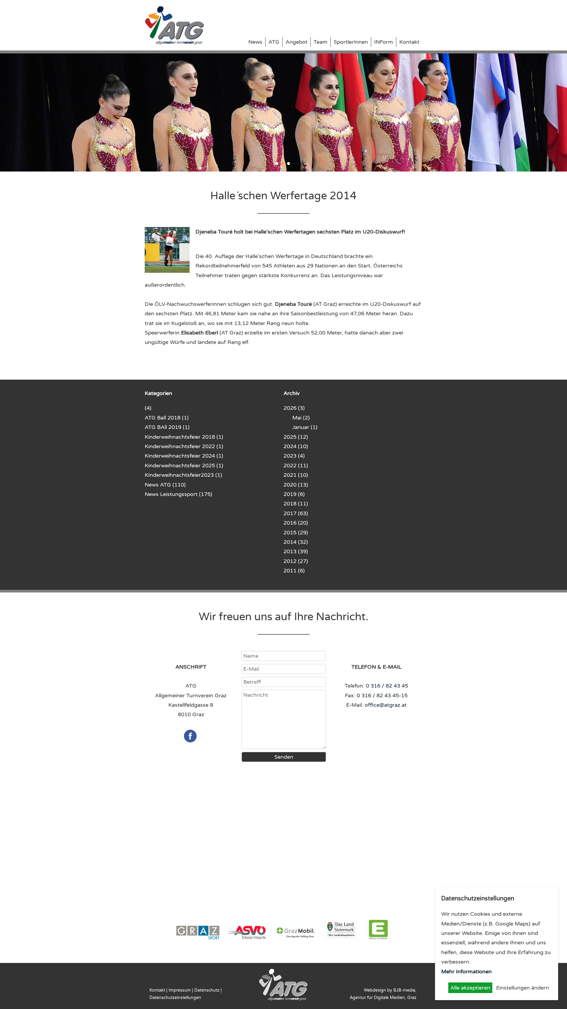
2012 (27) (296, 561)
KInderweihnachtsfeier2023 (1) (183, 475)
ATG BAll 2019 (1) (167, 427)
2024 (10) (296, 446)
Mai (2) (301, 417)
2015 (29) (296, 532)
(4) (148, 408)
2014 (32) (296, 542)
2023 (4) (294, 456)
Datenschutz (206, 990)
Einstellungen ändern (522, 987)
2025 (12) (296, 437)
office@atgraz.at (386, 705)
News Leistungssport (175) (178, 494)
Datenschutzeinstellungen (175, 997)
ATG (273, 42)
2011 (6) (294, 570)
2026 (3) (294, 408)
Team (321, 42)
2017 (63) (296, 513)
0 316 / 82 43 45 (387, 686)
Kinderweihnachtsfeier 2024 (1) (184, 456)
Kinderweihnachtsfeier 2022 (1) (184, 446)
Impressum (180, 990)
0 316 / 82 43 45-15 (382, 695)
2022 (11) (296, 465)
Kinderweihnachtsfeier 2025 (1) (184, 465)
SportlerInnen (351, 42)
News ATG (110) (165, 484)
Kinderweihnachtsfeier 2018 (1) (184, 437)
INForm (383, 42)
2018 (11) (296, 503)
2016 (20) (296, 523)
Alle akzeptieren (470, 987)
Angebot (296, 42)
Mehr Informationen (466, 971)
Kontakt (409, 42)
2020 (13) (296, 484)
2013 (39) (296, 551)
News (255, 42)
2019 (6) (294, 494)
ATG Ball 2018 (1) (167, 417)
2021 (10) (296, 475)
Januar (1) (304, 427)
